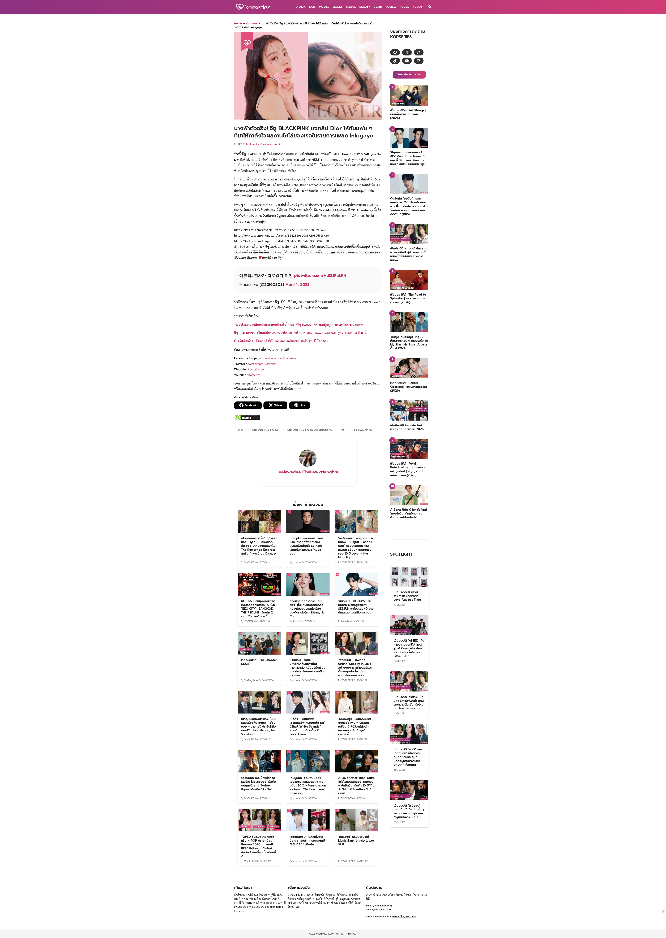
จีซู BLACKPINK (363, 430)
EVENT (378, 7)
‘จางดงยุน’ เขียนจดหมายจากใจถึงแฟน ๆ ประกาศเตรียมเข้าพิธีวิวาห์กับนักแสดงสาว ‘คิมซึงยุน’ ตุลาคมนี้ (354, 726)
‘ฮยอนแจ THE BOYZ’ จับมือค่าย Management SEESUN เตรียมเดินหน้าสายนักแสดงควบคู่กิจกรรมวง (356, 607)
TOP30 (310, 894)
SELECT (337, 7)
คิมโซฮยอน (342, 894)
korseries (297, 562)
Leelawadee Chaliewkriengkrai (263, 143)
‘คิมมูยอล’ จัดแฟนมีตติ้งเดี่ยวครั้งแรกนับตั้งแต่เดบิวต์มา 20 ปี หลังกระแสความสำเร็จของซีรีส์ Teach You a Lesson (308, 785)
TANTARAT (249, 562)
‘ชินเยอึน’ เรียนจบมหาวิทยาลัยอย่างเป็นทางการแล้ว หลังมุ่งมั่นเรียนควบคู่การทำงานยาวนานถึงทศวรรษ (307, 667)
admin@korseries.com (378, 909)
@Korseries (260, 906)
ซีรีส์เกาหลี (329, 898)
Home (238, 23)
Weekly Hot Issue (409, 74)
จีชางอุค (292, 898)
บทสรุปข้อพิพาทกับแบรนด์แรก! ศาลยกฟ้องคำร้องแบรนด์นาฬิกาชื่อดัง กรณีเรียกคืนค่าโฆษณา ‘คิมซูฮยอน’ (306, 546)
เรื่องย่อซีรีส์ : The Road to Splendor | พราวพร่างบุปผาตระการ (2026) (408, 298)
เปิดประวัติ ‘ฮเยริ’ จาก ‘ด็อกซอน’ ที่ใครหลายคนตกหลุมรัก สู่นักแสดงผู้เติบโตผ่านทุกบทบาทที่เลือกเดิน (408, 757)
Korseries (254, 375)
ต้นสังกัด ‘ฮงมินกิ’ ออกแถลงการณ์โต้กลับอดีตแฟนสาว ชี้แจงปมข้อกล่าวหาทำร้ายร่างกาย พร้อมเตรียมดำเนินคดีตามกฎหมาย (409, 206)
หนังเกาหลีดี (316, 902)
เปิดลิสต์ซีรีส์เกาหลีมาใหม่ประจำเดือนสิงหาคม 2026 (407, 427)
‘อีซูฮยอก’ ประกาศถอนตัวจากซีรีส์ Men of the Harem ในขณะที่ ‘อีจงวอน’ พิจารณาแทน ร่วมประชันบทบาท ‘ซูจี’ (409, 158)
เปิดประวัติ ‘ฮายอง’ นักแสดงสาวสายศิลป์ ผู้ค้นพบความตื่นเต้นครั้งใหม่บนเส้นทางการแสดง (409, 254)
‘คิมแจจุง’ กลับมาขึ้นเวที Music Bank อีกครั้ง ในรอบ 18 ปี (356, 841)
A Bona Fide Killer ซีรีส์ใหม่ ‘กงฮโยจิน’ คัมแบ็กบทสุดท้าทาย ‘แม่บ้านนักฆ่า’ (408, 513)
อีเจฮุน (291, 906)
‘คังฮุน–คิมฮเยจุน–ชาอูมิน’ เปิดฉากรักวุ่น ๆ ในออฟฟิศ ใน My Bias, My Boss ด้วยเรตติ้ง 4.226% (409, 343)
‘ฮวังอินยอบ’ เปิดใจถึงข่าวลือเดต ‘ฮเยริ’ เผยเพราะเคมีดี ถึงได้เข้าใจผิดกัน (307, 841)
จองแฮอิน (353, 894)
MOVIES (324, 7)
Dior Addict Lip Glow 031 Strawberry (309, 430)
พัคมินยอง (293, 902)
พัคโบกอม (304, 902)
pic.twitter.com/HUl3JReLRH (320, 275)
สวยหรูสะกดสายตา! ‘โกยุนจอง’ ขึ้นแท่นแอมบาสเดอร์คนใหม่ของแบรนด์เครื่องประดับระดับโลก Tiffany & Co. (307, 609)
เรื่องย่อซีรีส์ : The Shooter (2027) (259, 662)
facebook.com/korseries (279, 358)
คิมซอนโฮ (319, 894)
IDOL (312, 7)
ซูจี (337, 898)
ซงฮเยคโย (318, 898)
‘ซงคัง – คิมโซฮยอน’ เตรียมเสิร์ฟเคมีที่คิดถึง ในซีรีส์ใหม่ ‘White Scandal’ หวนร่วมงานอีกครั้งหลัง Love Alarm (307, 726)
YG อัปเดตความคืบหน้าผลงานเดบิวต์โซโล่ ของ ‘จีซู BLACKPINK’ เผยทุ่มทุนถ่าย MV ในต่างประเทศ (298, 324)
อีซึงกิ (350, 902)
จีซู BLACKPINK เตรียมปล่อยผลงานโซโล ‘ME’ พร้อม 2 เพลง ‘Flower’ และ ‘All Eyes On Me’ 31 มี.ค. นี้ (300, 333)
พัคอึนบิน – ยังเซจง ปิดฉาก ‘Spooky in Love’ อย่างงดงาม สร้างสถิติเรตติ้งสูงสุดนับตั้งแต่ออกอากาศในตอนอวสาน (355, 667)
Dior (240, 430)
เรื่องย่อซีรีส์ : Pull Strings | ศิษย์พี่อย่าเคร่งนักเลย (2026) (408, 114)
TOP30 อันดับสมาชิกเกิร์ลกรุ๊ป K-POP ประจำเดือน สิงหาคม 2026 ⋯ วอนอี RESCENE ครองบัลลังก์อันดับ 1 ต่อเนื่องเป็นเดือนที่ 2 (258, 846)
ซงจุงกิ (308, 898)
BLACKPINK (294, 894)
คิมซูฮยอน (330, 894)
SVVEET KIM (347, 562)
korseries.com (257, 369)
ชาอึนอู (300, 898)
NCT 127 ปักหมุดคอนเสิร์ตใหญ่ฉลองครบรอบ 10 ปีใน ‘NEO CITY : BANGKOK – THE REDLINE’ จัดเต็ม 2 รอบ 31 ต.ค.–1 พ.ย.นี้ (258, 609)
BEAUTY (364, 7)
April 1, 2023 (297, 284)
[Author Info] (308, 466)
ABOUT (417, 7)
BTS (303, 894)
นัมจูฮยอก (345, 898)
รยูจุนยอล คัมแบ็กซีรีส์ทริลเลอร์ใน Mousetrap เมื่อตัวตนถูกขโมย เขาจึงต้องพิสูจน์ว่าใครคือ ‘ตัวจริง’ (258, 784)
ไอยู (297, 906)
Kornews (252, 23)
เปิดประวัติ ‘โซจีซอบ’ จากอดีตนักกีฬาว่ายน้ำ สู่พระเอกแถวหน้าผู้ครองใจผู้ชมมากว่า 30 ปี (409, 811)
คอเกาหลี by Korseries (404, 916)
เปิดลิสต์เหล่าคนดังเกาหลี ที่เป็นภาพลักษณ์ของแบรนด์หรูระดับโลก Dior (281, 341)
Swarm (296, 621)
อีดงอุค (358, 902)
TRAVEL (351, 7)
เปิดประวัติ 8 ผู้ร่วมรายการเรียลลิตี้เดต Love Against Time (407, 596)
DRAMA (301, 7)
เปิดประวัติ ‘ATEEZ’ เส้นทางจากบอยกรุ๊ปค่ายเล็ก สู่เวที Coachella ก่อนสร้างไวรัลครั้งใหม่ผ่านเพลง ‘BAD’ (409, 648)
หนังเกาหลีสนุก (330, 902)
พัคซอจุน (355, 898)
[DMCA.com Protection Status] (247, 419)
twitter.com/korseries (262, 364)
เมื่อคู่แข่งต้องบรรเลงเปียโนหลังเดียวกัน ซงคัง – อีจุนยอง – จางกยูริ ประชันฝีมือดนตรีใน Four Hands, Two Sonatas (258, 726)
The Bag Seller (251, 680)
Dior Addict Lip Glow (265, 430)
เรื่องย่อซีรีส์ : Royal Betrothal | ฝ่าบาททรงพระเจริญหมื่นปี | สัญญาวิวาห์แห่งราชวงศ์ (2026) (407, 469)
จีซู (343, 430)
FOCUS (404, 7)
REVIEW (391, 7)
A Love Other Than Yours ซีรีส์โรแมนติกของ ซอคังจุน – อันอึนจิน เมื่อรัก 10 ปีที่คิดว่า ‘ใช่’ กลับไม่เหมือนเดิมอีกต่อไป (356, 785)
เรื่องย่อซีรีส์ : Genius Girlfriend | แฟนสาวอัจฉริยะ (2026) (408, 387)
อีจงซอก (343, 902)
